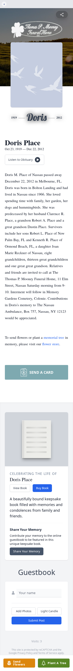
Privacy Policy (25, 653)
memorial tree (54, 337)
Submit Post (36, 620)
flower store (50, 343)
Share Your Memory (26, 551)
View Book (20, 488)
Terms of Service (47, 653)
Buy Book (42, 488)
